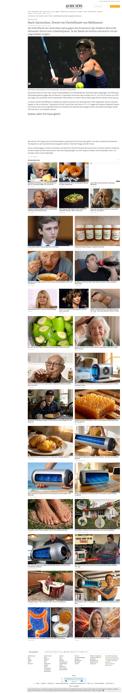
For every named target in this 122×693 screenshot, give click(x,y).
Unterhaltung (47, 668)
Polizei (45, 666)
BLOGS (101, 1)
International (47, 669)
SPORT (57, 11)
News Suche (114, 6)
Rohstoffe (61, 660)
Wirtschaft (46, 659)
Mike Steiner (109, 683)
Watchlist (77, 659)
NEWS (29, 11)
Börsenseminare (63, 669)
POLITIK (53, 11)
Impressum (51, 683)
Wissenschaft (47, 663)
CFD (60, 657)
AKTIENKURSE (35, 11)
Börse (45, 657)
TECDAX (30, 660)
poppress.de (93, 663)
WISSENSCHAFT (73, 11)
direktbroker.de (94, 662)
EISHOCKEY (39, 13)
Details (94, 690)
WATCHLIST (118, 1)
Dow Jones (30, 663)
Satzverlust (30, 19)
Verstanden (99, 690)
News (37, 683)
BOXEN (34, 13)
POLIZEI (85, 11)
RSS (113, 1)
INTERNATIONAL (92, 11)
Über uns (89, 683)
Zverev (35, 19)
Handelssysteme (63, 662)
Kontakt (77, 663)
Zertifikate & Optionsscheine (63, 667)
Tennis (50, 16)
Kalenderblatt (47, 671)
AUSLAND (80, 11)
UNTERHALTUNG (64, 11)
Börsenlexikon (33, 652)
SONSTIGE (99, 11)
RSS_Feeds (77, 662)
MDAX (29, 659)
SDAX (29, 662)
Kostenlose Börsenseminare (94, 659)
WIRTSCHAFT (46, 11)
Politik (45, 660)
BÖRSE (41, 11)
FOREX (61, 659)
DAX (29, 657)
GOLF (48, 13)
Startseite (41, 16)
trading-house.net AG (95, 657)
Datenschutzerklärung (62, 683)
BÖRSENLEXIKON (107, 1)
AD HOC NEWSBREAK (80, 657)
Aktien (60, 665)
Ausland (46, 665)
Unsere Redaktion (99, 683)
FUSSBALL (44, 13)
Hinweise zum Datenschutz (77, 683)
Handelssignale (63, 663)
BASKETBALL (30, 13)
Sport (46, 16)
